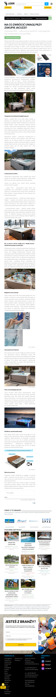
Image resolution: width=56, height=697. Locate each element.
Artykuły (19, 14)
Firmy (5, 671)
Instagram (48, 668)
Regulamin (7, 693)
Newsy (6, 673)
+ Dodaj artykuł (28, 7)
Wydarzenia (7, 680)
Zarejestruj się (18, 658)
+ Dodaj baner (48, 7)
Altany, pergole (14, 598)
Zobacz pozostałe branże (41, 18)
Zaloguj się (17, 660)
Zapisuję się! (21, 644)
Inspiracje (7, 678)
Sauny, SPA (47, 546)
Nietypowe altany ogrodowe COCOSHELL (28, 591)
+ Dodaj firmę (8, 7)
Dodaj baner (7, 664)
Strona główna (8, 658)
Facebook (48, 661)
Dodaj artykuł (8, 662)
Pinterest (48, 665)
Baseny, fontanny (34, 14)
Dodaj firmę (7, 660)
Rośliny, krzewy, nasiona (26, 18)
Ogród (26, 14)
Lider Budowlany (10, 14)
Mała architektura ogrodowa (13, 18)
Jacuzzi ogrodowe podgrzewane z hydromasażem (44, 542)
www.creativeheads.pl (31, 677)
